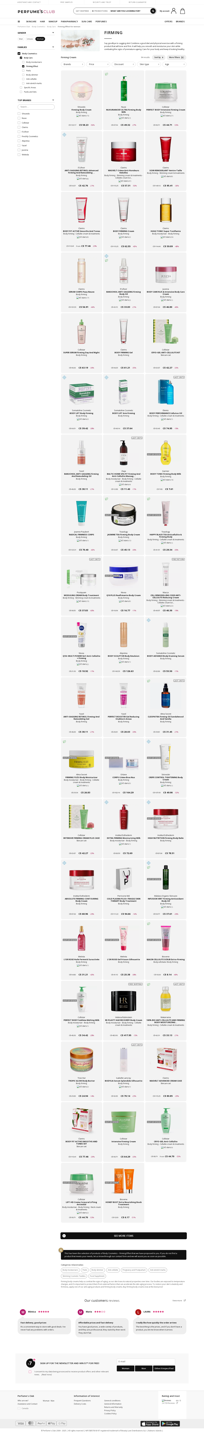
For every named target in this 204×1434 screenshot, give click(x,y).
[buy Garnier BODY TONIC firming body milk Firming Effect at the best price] (165, 455)
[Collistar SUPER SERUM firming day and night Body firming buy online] (81, 362)
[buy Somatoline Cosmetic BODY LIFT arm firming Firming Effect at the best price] (123, 394)
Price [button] (91, 64)
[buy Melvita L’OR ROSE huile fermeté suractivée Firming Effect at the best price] (81, 941)
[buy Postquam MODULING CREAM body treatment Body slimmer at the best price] (81, 577)
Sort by (157, 57)
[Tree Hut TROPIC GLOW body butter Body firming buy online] (81, 1090)
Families (22, 47)
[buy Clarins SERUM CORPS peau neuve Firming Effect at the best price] (81, 273)
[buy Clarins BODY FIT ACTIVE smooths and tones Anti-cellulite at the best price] (81, 212)
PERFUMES (101, 21)
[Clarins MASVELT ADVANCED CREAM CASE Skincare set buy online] (165, 1090)
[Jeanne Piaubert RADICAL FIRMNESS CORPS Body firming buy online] (81, 544)
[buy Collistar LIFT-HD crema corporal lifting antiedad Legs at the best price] (81, 1183)
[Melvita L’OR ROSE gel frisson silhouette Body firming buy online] (123, 969)
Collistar (25, 122)
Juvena (25, 150)
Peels (85, 1270)
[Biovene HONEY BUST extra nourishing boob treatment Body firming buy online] (123, 1212)
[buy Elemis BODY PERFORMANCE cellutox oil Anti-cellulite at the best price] (165, 394)
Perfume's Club (24, 26)
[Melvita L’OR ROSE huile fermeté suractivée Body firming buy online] (81, 969)
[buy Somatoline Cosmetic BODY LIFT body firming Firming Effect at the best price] (81, 394)
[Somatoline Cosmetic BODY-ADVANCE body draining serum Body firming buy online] (165, 665)
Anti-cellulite (113, 1270)
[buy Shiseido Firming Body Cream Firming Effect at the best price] (81, 91)
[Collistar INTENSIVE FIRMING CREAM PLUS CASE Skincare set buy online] (81, 847)
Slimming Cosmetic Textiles (74, 1276)
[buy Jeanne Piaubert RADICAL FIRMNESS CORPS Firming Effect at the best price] (81, 516)
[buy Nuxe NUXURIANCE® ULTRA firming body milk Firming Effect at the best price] (123, 91)
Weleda (25, 154)
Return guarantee (138, 2)
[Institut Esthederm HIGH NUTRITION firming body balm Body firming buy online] (165, 847)
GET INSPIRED (82, 11)
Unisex (30, 39)
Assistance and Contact (29, 2)
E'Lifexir (25, 131)
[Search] (153, 11)
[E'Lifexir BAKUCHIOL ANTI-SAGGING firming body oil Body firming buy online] (123, 301)
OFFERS (168, 21)
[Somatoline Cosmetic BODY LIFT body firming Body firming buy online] (81, 423)
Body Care (51, 26)
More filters (175, 57)
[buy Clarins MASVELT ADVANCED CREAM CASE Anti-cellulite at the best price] (165, 1062)
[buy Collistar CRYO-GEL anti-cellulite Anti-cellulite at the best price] (165, 1123)
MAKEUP (53, 21)
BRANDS (180, 21)
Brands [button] (67, 64)
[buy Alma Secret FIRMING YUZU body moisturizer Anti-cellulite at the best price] (81, 759)
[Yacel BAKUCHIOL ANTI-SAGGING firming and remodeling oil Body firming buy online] (81, 483)
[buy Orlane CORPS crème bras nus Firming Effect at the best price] (123, 759)
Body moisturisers (70, 1270)
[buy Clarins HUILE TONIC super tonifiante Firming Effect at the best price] (165, 212)
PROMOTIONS (101, 11)
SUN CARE (87, 21)
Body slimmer (97, 1270)
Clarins (25, 127)
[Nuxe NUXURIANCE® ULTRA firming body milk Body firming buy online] (123, 119)
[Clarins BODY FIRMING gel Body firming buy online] (123, 362)
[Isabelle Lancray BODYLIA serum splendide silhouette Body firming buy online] (123, 1090)
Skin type (144, 64)
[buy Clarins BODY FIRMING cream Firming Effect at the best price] (123, 212)
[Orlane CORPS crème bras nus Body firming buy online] (123, 787)
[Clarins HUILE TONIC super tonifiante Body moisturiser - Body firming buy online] (165, 241)
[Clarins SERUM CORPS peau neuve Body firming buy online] (81, 301)
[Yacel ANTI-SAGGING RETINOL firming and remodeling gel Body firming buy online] (81, 726)
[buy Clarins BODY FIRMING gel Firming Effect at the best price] (123, 334)
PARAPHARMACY (69, 21)
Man (21, 39)
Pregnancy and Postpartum (134, 1270)
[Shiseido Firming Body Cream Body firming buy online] (81, 119)
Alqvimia (25, 141)
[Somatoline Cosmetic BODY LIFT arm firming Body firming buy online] (123, 423)
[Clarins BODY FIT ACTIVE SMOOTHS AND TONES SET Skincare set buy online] (81, 1151)
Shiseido (26, 113)
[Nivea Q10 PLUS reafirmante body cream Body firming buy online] (123, 605)
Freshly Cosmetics (30, 136)
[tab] (73, 64)
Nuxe (24, 118)
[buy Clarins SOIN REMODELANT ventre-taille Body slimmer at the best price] (165, 152)
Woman (40, 39)
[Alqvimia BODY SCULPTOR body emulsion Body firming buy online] (123, 665)
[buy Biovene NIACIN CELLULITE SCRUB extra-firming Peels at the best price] (165, 941)
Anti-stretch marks (157, 1270)
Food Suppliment (97, 1276)
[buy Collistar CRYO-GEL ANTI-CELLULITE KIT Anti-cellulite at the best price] (165, 334)
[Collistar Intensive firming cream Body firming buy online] (123, 1151)
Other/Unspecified (164, 1368)
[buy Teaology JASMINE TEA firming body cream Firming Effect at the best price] (123, 516)
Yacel (24, 145)
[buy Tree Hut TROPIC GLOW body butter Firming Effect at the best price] (81, 1062)
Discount (119, 64)
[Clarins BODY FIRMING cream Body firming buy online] (123, 241)
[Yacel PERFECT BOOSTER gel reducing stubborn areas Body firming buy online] (123, 726)
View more (177, 1300)
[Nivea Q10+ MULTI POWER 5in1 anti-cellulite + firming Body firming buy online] (81, 665)
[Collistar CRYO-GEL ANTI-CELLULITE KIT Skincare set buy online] (165, 362)
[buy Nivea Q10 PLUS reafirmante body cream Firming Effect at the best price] (123, 577)
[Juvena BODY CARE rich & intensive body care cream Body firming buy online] (165, 301)
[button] (28, 1408)
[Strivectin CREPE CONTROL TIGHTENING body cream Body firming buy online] (165, 787)
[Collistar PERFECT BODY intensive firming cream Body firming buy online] (165, 119)
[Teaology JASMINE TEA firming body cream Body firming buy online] (123, 544)
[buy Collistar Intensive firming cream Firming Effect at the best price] (123, 1123)
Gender (22, 32)
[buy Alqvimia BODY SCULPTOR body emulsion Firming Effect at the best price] (123, 637)
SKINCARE (31, 21)
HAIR (42, 21)
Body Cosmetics (38, 26)
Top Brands (24, 100)
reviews (102, 1300)
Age (167, 64)
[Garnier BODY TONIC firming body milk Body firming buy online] (165, 483)
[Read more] (46, 1374)
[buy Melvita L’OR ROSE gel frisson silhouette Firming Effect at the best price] (123, 941)
